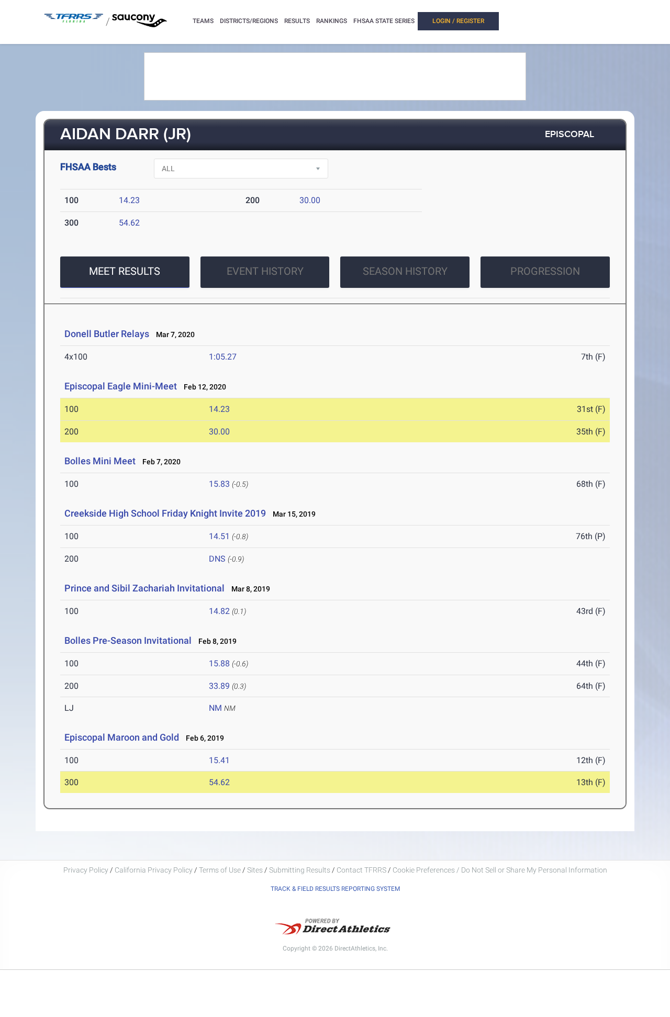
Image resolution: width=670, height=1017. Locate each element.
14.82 (219, 611)
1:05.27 (223, 357)
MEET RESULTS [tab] (124, 271)
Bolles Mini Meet (100, 460)
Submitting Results (299, 870)
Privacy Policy (85, 870)
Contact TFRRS (362, 870)
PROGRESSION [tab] (545, 271)
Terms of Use (220, 870)
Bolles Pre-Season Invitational (128, 640)
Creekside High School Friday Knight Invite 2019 (165, 513)
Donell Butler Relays (106, 333)
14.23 (129, 200)
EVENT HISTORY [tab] (265, 271)
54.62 (129, 223)
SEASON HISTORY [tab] (405, 271)
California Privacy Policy (154, 870)
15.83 (219, 484)
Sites (255, 870)
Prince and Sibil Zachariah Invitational (144, 588)
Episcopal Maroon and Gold (121, 737)
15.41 (219, 760)
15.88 (219, 663)
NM (215, 708)
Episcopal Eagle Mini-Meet (120, 386)
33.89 (219, 686)
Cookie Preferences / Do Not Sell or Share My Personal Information (500, 870)
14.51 (219, 536)
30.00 (309, 200)
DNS (217, 559)
